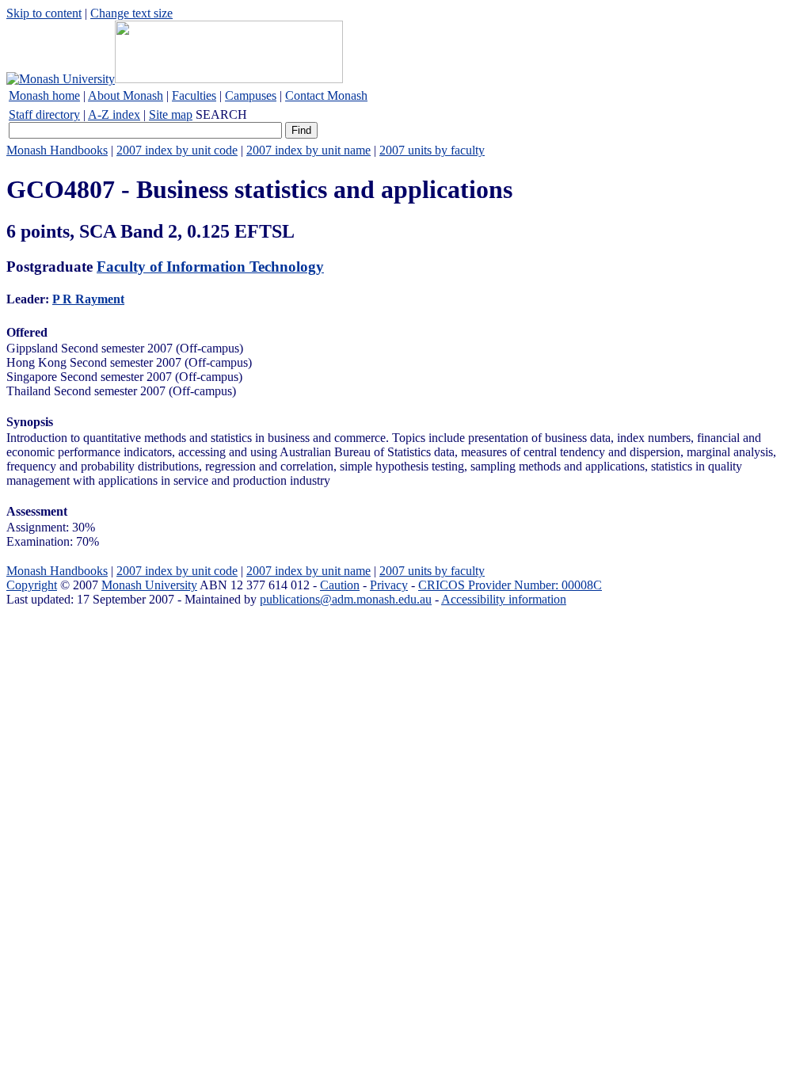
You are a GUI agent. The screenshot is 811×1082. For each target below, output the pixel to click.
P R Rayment (88, 299)
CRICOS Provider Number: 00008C (510, 585)
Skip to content (44, 13)
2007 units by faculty (432, 150)
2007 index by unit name (308, 150)
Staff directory (44, 114)
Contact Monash (326, 95)
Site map (170, 114)
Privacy (389, 585)
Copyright (31, 585)
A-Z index (114, 114)
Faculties (194, 95)
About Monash (125, 95)
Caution (340, 585)
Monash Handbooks (57, 150)
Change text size (131, 13)
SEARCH (221, 114)
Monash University (149, 585)
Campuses (250, 95)
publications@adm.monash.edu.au (346, 599)
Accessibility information (503, 599)
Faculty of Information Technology (210, 266)
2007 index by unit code (177, 150)
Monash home (44, 95)
